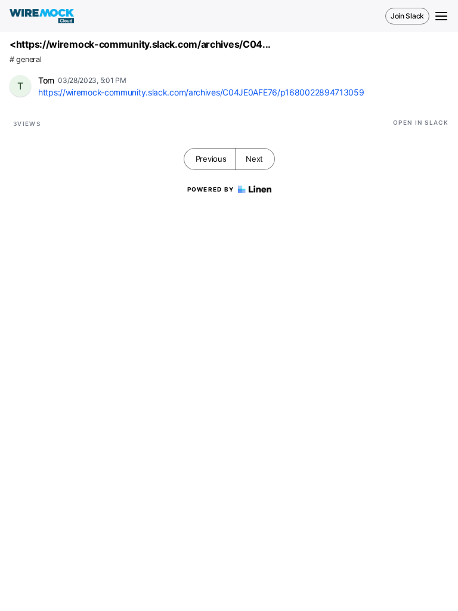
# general (25, 59)
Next (254, 158)
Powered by (210, 189)
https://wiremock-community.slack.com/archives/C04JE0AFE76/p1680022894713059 (201, 92)
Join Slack (407, 15)
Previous (211, 158)
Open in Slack (420, 122)
